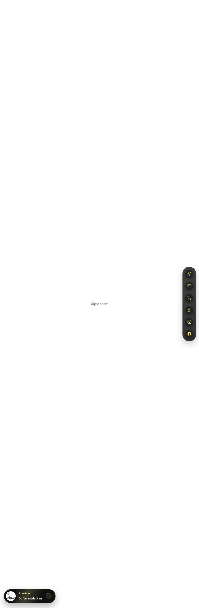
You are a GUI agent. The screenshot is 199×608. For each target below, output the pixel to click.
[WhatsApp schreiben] (189, 274)
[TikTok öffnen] (189, 310)
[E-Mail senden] (189, 286)
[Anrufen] (189, 298)
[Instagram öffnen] (189, 322)
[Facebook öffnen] (189, 334)
